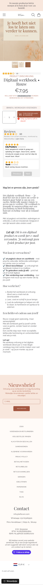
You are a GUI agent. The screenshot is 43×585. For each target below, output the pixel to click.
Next (40, 39)
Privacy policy (21, 457)
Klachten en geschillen (21, 441)
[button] (4, 14)
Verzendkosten (24, 96)
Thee (21, 492)
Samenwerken (21, 446)
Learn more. (20, 139)
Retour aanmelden (21, 472)
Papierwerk (21, 487)
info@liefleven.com (22, 514)
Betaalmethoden (21, 462)
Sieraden (21, 477)
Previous (2, 39)
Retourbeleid (21, 467)
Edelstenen (21, 482)
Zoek (21, 426)
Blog (21, 497)
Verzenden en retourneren (21, 431)
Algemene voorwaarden (21, 451)
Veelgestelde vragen (21, 436)
